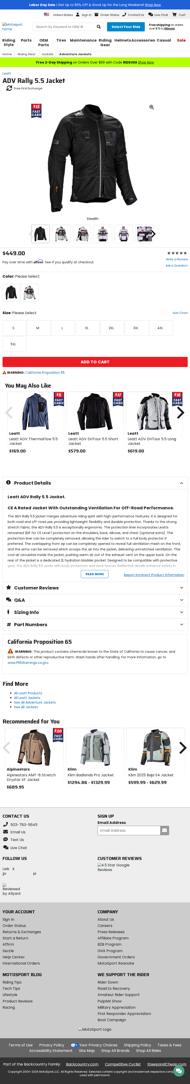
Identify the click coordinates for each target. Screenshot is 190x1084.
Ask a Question (177, 265)
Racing (9, 1007)
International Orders (21, 963)
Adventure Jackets (75, 54)
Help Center (14, 957)
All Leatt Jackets (27, 697)
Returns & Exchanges (22, 932)
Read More (95, 574)
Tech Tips (11, 988)
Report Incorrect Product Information (154, 575)
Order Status (14, 925)
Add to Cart (95, 362)
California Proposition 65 (45, 372)
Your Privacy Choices (98, 1045)
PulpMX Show (110, 1001)
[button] (158, 14)
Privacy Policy (51, 1045)
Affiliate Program (113, 938)
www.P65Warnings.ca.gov (28, 662)
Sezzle (8, 950)
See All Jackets (26, 707)
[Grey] (61, 234)
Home (7, 54)
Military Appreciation (117, 1007)
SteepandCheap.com (167, 1064)
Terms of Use (21, 1045)
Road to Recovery (114, 988)
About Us (106, 919)
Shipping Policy (137, 1045)
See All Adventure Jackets (35, 702)
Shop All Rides (148, 1050)
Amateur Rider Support (119, 994)
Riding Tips (12, 982)
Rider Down (108, 982)
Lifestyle (10, 994)
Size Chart (180, 313)
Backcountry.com (82, 1064)
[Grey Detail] (144, 234)
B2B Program (109, 944)
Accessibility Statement (51, 1050)
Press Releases (111, 932)
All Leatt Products (28, 693)
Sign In (8, 919)
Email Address (112, 822)
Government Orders (116, 957)
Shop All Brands (115, 1050)
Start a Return (15, 938)
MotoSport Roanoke (116, 963)
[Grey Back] (82, 234)
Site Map (87, 1050)
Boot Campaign (112, 1020)
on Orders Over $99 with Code (95, 62)
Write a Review (177, 259)
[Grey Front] (103, 234)
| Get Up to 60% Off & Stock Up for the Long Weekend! (95, 5)
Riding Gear (26, 54)
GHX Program (110, 950)
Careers (105, 925)
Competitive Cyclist (123, 1064)
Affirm (8, 944)
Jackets (47, 54)
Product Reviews (18, 1001)
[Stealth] (40, 234)
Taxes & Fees (169, 1045)
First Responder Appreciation (124, 1013)
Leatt (7, 73)
